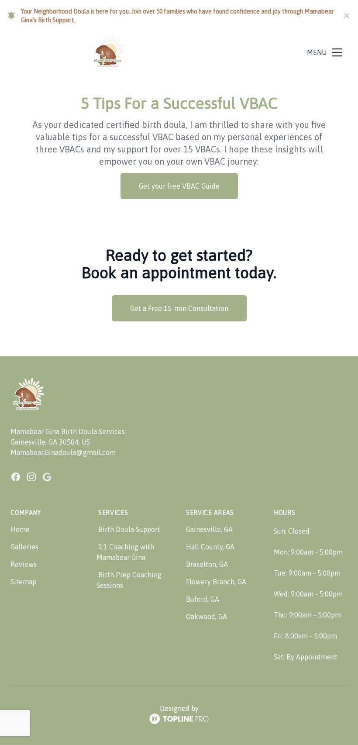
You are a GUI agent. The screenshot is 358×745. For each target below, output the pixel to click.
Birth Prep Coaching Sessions (129, 580)
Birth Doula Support (129, 529)
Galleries (24, 547)
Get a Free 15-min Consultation (179, 308)
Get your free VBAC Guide (179, 186)
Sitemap (23, 582)
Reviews (23, 564)
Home (20, 529)
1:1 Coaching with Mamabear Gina (125, 552)
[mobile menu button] (337, 52)
